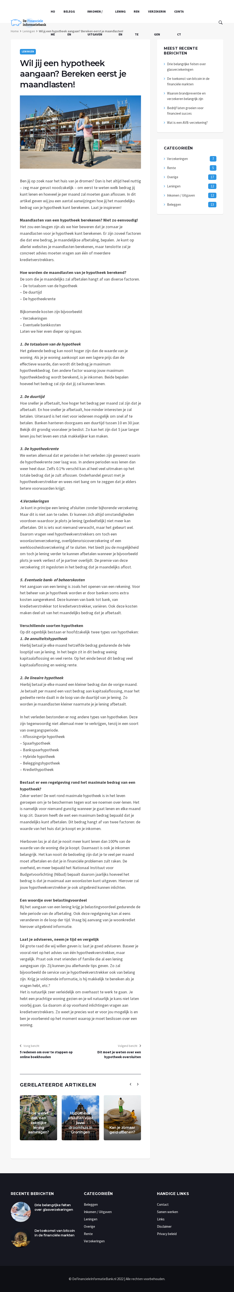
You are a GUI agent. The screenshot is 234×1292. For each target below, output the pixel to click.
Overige (172, 177)
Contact (179, 22)
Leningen (120, 22)
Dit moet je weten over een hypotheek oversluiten (119, 1054)
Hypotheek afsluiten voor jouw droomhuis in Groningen (80, 1122)
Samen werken (167, 1212)
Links (161, 1219)
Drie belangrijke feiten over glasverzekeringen (54, 1207)
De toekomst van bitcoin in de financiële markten (55, 1233)
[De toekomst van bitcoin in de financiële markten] (21, 1237)
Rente (136, 22)
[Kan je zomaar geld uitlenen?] (122, 1117)
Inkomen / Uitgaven (95, 22)
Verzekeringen (157, 22)
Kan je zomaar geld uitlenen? (122, 1130)
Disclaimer (164, 1226)
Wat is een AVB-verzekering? (187, 122)
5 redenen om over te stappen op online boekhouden (46, 1054)
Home (53, 22)
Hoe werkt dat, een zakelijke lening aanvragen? (38, 1122)
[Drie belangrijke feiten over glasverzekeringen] (21, 1212)
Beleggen (69, 22)
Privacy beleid (167, 1234)
